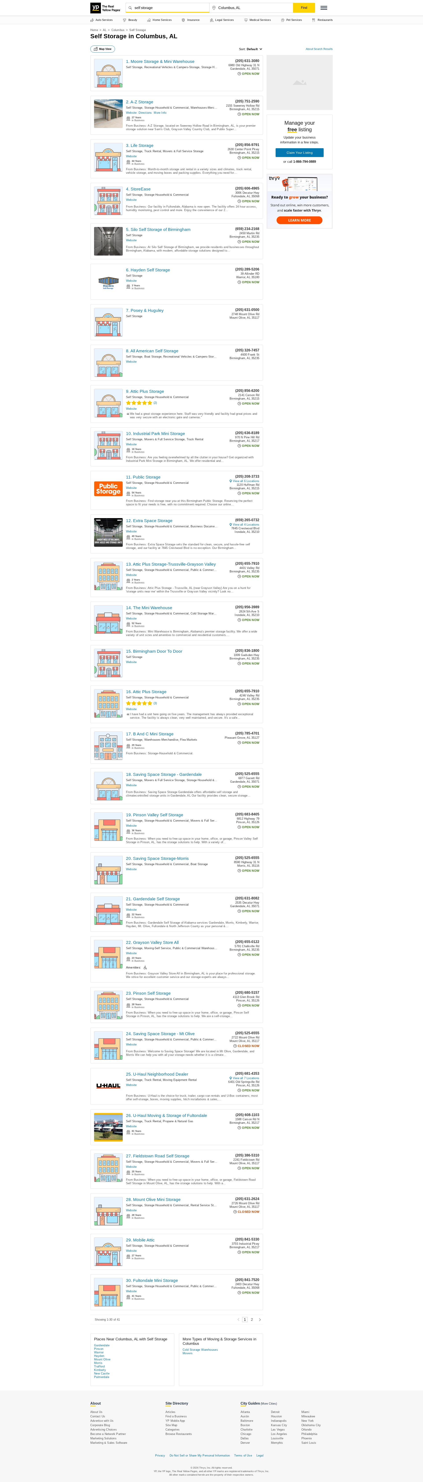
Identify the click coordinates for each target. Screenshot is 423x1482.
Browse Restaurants (178, 1434)
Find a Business (176, 1416)
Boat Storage (152, 356)
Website (131, 112)
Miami (305, 1412)
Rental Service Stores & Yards (211, 1205)
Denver (245, 1442)
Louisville (277, 1438)
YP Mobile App (175, 1420)
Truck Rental (152, 151)
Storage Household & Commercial (166, 107)
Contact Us (97, 1416)
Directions (145, 112)
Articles (170, 1412)
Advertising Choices (103, 1429)
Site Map (171, 1425)
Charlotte (246, 1429)
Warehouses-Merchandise (207, 107)
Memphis (277, 1442)
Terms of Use (243, 1455)
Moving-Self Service (157, 948)
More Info (160, 112)
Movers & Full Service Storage (183, 151)
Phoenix (306, 1438)
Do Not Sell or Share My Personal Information (200, 1455)
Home (94, 30)
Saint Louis (308, 1442)
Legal (259, 1455)
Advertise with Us (101, 1420)
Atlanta (245, 1412)
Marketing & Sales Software (108, 1442)
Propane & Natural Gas (178, 1121)
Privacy (160, 1455)
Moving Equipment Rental (180, 1080)
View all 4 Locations (246, 524)
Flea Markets (188, 739)
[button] (324, 8)
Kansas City (279, 1425)
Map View (105, 49)
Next (258, 1319)
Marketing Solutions (103, 1438)
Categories (172, 1429)
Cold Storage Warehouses (208, 613)
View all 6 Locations (246, 481)
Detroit (275, 1412)
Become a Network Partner (108, 1434)
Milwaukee (308, 1416)
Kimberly (100, 1370)
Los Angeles (279, 1434)
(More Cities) (269, 1403)
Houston (276, 1416)
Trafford (99, 1366)
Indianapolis (279, 1420)
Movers (188, 1353)
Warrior (99, 1352)
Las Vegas (278, 1429)
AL (104, 30)
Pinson (98, 1348)
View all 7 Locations (246, 1078)
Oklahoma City (311, 1425)
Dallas (245, 1438)
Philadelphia (309, 1434)
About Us (96, 1412)
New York (307, 1420)
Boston (245, 1425)
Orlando (306, 1429)
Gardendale (101, 1345)
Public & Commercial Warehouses (213, 570)
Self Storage (134, 67)
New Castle (101, 1373)
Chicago (246, 1434)
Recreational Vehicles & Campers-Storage (172, 67)
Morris (98, 1363)
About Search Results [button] (319, 49)
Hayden (99, 1356)
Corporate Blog (100, 1425)
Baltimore (247, 1420)
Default (252, 49)
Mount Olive (102, 1359)
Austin (245, 1416)
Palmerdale (101, 1377)
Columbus (118, 30)
